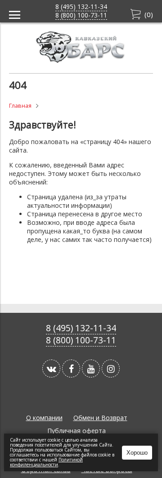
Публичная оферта (76, 430)
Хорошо (137, 452)
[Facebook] (71, 368)
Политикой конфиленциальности (46, 462)
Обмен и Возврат (100, 417)
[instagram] (111, 368)
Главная (20, 106)
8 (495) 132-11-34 (81, 6)
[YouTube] (91, 368)
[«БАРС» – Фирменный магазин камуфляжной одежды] (81, 60)
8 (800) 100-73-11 (81, 15)
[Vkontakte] (51, 368)
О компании (44, 417)
